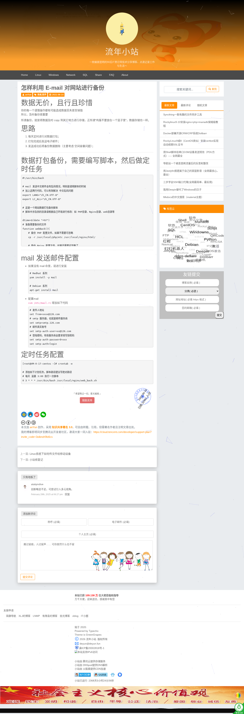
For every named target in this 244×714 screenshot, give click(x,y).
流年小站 (122, 52)
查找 (214, 89)
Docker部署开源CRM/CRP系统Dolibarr (185, 133)
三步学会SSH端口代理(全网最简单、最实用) (188, 182)
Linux (38, 74)
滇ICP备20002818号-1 (91, 648)
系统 (39, 94)
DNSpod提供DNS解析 (95, 665)
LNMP (36, 615)
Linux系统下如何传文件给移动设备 (50, 453)
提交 (219, 315)
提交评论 (28, 577)
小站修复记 (36, 459)
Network (70, 74)
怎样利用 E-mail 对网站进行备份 (62, 88)
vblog (75, 615)
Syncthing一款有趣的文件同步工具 (182, 114)
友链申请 (9, 610)
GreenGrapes (93, 634)
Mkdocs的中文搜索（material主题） (183, 197)
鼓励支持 (87, 400)
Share (98, 74)
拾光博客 (65, 615)
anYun (28, 94)
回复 (67, 494)
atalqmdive (37, 484)
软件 (44, 94)
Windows (54, 74)
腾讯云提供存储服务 (94, 661)
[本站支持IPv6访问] (86, 651)
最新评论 (186, 105)
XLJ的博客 (24, 615)
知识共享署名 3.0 (62, 427)
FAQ (111, 74)
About (124, 74)
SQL (85, 74)
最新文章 (169, 105)
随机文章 (202, 105)
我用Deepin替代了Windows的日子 (182, 189)
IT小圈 (84, 615)
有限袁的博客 (49, 615)
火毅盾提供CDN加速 (94, 668)
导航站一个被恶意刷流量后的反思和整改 (185, 163)
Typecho (93, 630)
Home (24, 74)
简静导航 (11, 615)
